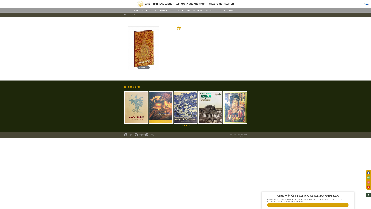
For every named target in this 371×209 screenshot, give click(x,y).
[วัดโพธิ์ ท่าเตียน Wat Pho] (368, 172)
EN (364, 3)
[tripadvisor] (368, 177)
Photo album (211, 10)
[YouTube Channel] (368, 187)
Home (136, 10)
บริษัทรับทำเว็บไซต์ (234, 136)
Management (160, 10)
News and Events (194, 10)
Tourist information (228, 10)
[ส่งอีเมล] (368, 182)
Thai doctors (176, 10)
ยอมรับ (308, 205)
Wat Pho (145, 10)
